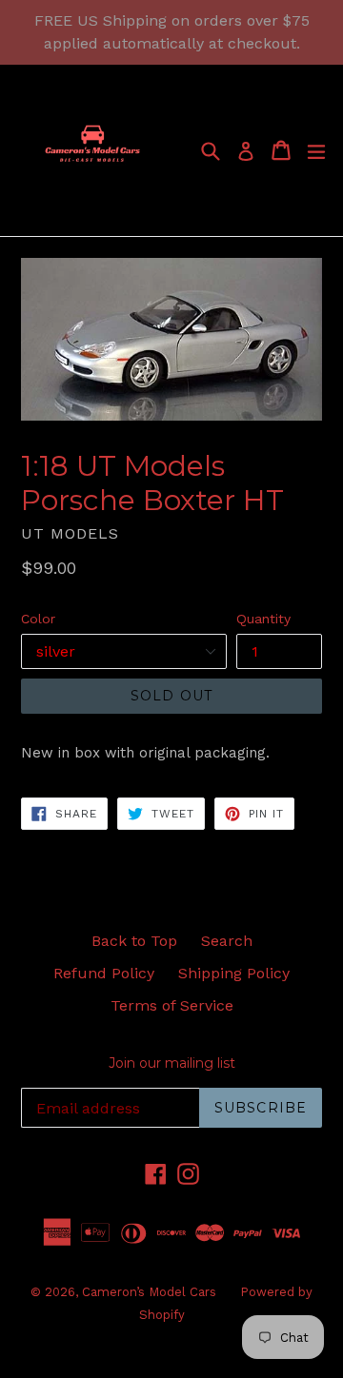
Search (226, 941)
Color (38, 618)
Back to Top (134, 941)
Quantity (263, 618)
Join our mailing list (172, 1063)
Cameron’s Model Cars (149, 1292)
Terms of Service (172, 1005)
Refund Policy (103, 973)
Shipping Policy (234, 973)
